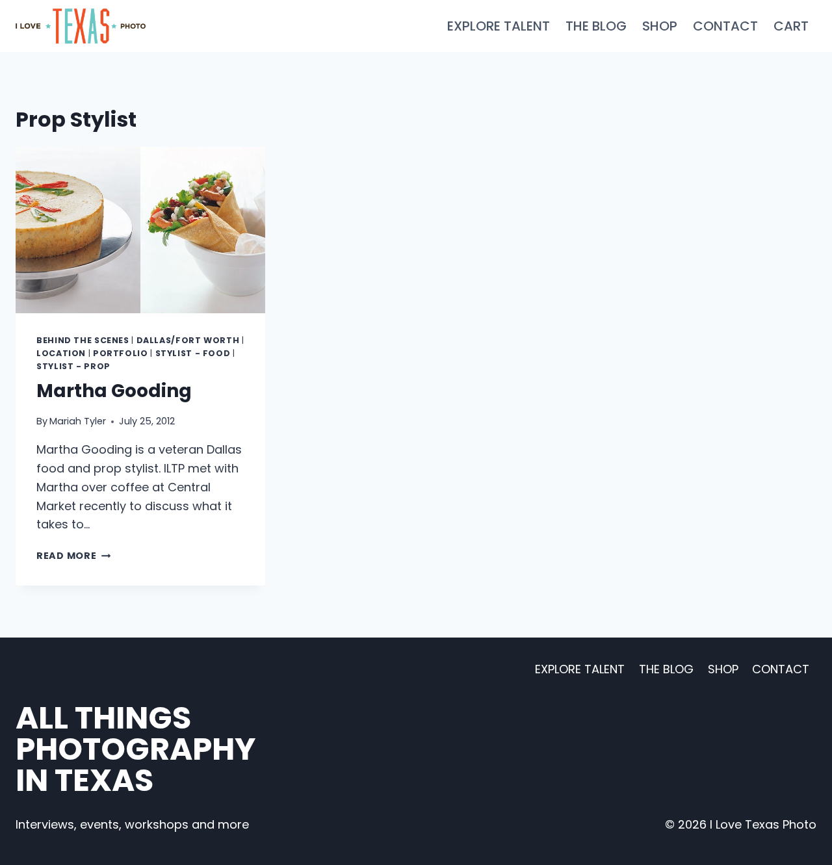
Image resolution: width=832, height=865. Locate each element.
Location (61, 353)
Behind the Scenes (82, 340)
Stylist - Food (193, 353)
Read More (73, 555)
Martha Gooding (114, 391)
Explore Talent (498, 26)
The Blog (596, 26)
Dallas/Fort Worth (188, 340)
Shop (659, 26)
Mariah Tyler (77, 421)
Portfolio (120, 353)
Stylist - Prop (73, 366)
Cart (791, 26)
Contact (725, 26)
